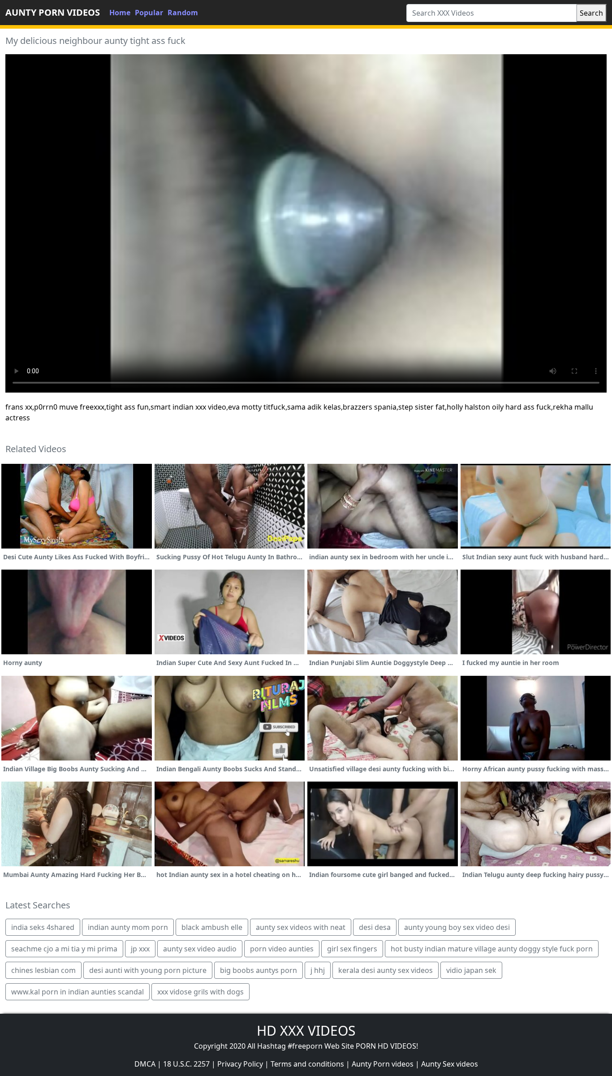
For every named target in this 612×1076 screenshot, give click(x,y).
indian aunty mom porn (128, 927)
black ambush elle (211, 927)
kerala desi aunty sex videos (385, 970)
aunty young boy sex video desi (457, 927)
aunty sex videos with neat (300, 927)
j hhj (317, 970)
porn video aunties (282, 949)
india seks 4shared (42, 927)
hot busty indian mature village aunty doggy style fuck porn (492, 949)
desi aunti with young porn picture (148, 970)
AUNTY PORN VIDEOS (52, 12)
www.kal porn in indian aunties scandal (77, 992)
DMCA (144, 1064)
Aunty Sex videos (449, 1064)
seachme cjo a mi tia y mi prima (64, 949)
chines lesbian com (43, 970)
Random (183, 12)
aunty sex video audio (200, 949)
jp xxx (140, 949)
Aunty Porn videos (383, 1064)
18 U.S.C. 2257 (186, 1064)
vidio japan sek (471, 970)
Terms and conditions (307, 1064)
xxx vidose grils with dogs (200, 992)
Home (119, 12)
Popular (149, 12)
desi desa (375, 927)
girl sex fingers (352, 949)
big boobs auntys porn (258, 970)
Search (591, 13)
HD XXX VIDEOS (306, 1030)
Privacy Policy (240, 1064)
